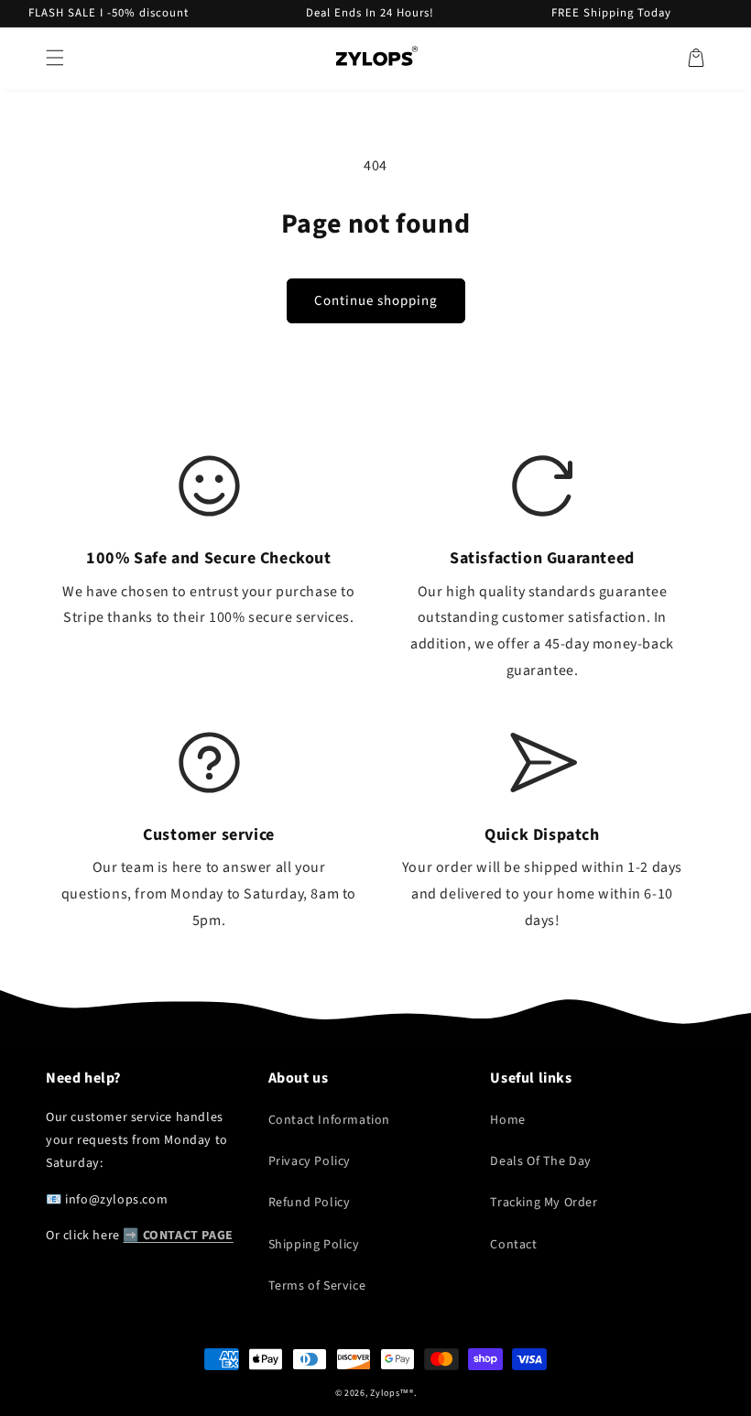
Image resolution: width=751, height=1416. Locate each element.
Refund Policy (309, 1202)
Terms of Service (317, 1286)
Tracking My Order (543, 1202)
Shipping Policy (314, 1245)
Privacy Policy (309, 1161)
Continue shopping (376, 300)
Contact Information (329, 1120)
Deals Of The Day (541, 1161)
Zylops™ (389, 1393)
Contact (513, 1245)
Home (507, 1120)
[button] (55, 58)
